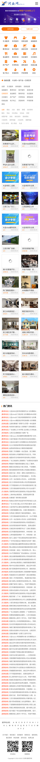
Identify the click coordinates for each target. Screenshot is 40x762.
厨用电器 (12, 120)
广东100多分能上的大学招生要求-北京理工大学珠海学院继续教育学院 (23, 504)
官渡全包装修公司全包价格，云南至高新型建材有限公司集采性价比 (23, 590)
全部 (3, 86)
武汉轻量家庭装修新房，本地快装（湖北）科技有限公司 (23, 587)
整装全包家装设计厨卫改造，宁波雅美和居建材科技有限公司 (23, 467)
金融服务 (5, 90)
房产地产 (13, 97)
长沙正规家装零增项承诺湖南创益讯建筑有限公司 (23, 445)
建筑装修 (30, 97)
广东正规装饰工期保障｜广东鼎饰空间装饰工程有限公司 (23, 612)
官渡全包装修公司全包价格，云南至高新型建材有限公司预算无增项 (23, 630)
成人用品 (14, 123)
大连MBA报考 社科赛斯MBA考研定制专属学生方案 (23, 442)
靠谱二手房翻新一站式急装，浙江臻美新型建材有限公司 (23, 451)
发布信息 (10, 29)
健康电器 (28, 120)
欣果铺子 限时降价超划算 (18, 498)
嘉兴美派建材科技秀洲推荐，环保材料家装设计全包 (23, 683)
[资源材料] (5, 541)
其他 (3, 104)
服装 (18, 109)
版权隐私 (35, 735)
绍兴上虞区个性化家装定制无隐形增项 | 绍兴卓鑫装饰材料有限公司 (23, 538)
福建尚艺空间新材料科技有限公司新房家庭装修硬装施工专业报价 (23, 457)
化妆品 (22, 113)
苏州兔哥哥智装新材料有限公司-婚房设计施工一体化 (23, 692)
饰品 (8, 113)
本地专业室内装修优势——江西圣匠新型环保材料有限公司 (23, 655)
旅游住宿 (30, 90)
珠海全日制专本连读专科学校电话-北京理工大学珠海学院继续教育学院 (23, 501)
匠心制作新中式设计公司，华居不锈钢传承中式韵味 (23, 677)
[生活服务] (5, 491)
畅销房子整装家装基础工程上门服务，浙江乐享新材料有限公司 (23, 464)
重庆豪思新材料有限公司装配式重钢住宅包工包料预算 (23, 470)
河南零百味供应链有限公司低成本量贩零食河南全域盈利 (23, 593)
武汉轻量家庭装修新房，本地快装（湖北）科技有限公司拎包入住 (23, 532)
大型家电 (4, 120)
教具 (8, 109)
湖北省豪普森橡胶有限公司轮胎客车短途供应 (23, 556)
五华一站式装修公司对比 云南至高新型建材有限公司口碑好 (23, 519)
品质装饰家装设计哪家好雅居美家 (21, 448)
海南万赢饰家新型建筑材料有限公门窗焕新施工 (23, 627)
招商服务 (20, 735)
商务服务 (18, 86)
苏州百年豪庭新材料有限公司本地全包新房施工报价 (23, 624)
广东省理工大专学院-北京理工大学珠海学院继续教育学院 (23, 430)
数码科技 (21, 93)
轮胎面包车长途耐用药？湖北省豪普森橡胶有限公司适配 (23, 575)
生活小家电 (5, 123)
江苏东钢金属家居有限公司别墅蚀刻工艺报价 (23, 522)
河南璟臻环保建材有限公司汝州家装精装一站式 (23, 658)
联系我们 (13, 735)
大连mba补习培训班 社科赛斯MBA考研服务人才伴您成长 (23, 414)
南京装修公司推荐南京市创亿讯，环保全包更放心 (23, 454)
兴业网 (14, 80)
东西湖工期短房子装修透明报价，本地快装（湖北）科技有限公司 (23, 513)
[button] (16, 21)
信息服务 (30, 93)
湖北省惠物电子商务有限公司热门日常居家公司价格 (23, 646)
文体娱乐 (5, 97)
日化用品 (15, 113)
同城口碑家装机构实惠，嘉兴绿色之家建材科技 (23, 708)
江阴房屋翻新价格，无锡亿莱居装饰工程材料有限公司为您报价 (23, 510)
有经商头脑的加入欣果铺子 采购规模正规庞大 (23, 427)
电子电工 (13, 100)
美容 (27, 113)
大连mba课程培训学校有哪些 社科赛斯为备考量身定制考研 (23, 420)
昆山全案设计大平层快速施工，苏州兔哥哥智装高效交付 (23, 476)
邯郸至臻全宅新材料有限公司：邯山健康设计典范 (23, 606)
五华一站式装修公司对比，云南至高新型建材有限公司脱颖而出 (23, 479)
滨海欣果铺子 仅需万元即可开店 (20, 633)
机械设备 (5, 100)
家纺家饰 (17, 116)
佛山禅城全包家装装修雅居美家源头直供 (23, 547)
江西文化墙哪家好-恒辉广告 (18, 433)
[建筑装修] (5, 445)
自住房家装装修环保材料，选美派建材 (22, 525)
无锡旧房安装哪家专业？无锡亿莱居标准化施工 (23, 528)
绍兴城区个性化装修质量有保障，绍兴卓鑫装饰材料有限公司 (23, 711)
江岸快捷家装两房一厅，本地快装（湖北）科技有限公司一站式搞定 (23, 535)
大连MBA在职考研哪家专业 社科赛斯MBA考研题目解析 (23, 411)
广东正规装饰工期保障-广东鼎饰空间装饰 (23, 461)
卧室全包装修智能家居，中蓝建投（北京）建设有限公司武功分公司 (23, 689)
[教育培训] (5, 411)
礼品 (20, 123)
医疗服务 (21, 90)
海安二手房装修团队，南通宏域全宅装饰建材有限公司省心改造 (23, 578)
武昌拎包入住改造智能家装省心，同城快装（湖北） (23, 621)
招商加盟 (27, 86)
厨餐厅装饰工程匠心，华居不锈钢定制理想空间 (23, 584)
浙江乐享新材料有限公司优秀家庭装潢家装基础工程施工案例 (23, 482)
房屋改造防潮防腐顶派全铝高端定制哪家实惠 (23, 609)
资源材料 (21, 100)
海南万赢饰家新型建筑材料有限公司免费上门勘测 (23, 661)
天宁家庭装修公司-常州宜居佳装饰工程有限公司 (23, 485)
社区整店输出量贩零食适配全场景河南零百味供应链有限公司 (23, 544)
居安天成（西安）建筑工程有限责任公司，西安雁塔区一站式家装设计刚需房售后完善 (23, 473)
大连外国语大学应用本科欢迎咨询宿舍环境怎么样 (23, 439)
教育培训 (13, 90)
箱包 (3, 113)
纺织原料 (30, 109)
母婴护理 (4, 116)
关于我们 (5, 735)
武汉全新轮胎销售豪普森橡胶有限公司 (22, 559)
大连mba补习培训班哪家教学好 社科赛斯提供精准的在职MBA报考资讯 (23, 417)
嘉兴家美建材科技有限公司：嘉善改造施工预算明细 (23, 569)
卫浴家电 (20, 120)
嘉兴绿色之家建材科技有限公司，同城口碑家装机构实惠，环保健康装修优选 (23, 581)
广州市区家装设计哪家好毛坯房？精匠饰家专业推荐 (23, 541)
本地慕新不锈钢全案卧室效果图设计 (21, 652)
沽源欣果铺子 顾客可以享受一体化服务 (22, 423)
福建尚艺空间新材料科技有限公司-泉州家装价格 (23, 640)
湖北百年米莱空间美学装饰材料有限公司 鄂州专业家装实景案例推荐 (23, 643)
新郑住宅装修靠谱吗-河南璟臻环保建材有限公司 (23, 572)
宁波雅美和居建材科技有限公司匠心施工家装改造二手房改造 (23, 704)
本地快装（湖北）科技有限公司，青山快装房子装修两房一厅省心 (23, 550)
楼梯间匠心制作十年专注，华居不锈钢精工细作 (23, 714)
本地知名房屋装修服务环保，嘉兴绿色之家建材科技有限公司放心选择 (23, 664)
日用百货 (28, 80)
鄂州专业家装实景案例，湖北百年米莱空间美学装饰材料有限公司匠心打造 (23, 565)
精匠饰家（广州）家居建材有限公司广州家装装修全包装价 (23, 596)
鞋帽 (23, 109)
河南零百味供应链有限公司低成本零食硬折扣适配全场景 (23, 491)
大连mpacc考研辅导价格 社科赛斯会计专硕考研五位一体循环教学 (23, 636)
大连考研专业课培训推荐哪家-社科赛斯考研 (23, 507)
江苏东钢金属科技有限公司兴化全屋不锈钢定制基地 (23, 488)
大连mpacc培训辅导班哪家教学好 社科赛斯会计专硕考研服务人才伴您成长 (23, 436)
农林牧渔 (21, 97)
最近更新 (9, 738)
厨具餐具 (25, 116)
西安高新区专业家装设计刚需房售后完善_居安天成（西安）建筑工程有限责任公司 (23, 667)
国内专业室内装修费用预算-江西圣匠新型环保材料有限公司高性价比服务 (23, 649)
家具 (11, 116)
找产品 (20, 80)
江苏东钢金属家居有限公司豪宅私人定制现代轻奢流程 (23, 698)
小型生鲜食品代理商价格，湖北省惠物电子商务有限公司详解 (23, 603)
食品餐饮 (13, 93)
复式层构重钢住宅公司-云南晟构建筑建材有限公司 (23, 599)
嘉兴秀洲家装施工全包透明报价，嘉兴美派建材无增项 (23, 701)
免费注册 (29, 29)
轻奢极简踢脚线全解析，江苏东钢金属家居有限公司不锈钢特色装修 (23, 615)
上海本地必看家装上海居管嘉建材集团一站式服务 (23, 562)
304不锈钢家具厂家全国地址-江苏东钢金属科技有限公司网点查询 (23, 553)
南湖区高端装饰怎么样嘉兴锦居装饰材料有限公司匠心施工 (23, 680)
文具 (13, 109)
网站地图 (16, 738)
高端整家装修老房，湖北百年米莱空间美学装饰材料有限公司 (23, 670)
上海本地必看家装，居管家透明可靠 (21, 494)
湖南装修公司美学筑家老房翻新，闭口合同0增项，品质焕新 (23, 686)
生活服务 (10, 86)
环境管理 (30, 100)
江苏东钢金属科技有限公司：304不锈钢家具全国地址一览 (23, 516)
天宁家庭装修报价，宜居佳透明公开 (21, 674)
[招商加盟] (5, 423)
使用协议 (27, 735)
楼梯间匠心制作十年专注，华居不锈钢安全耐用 (23, 618)
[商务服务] (5, 433)
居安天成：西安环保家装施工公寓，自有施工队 (23, 695)
